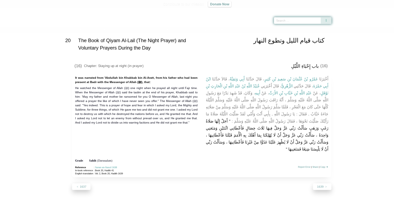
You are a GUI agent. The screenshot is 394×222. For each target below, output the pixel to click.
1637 (82, 186)
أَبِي (242, 79)
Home (72, 29)
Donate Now (219, 4)
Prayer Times (369, 10)
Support (177, 218)
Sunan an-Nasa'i (88, 29)
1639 (320, 186)
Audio (384, 10)
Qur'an (343, 10)
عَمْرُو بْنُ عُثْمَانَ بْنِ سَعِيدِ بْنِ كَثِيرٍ (291, 79)
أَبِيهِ (257, 93)
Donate (223, 218)
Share (315, 167)
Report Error (304, 167)
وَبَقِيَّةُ (234, 79)
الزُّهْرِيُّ (287, 86)
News (164, 218)
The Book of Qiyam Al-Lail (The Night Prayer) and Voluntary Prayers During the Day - (168, 29)
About (153, 218)
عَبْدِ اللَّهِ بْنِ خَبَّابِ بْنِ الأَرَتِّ (290, 93)
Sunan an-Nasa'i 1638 (106, 167)
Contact (210, 218)
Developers (193, 218)
